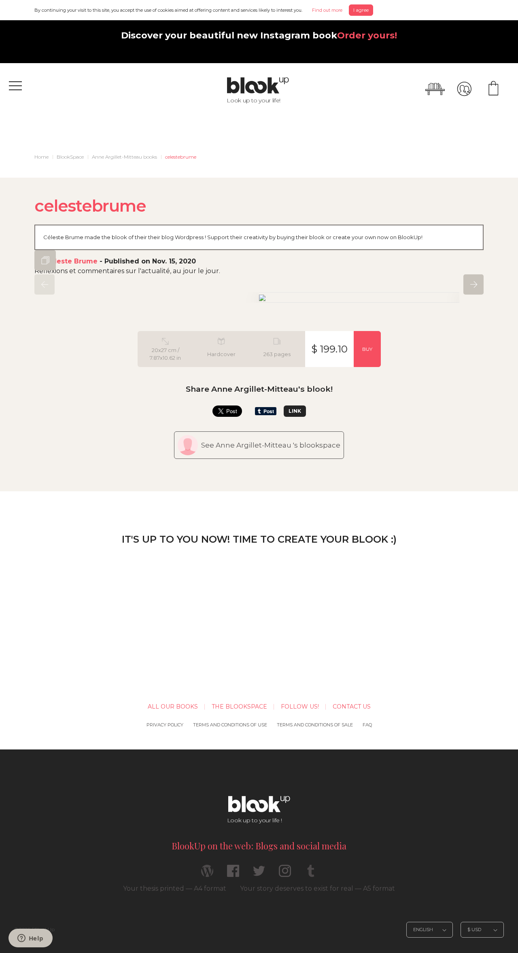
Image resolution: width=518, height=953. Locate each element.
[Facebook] (233, 874)
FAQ (367, 725)
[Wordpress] (207, 874)
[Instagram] (285, 874)
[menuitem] (41, 157)
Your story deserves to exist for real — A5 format (317, 888)
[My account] (464, 89)
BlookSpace (70, 157)
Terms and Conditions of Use (230, 725)
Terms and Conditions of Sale (315, 725)
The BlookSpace (239, 706)
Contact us (352, 706)
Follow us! (300, 706)
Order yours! (367, 35)
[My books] (435, 89)
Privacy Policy (164, 725)
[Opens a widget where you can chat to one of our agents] (30, 939)
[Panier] (493, 89)
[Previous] (44, 284)
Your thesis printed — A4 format (174, 888)
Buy (367, 349)
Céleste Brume (71, 261)
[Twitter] (259, 874)
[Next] (473, 284)
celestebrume (180, 157)
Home (41, 157)
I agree (361, 10)
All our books (173, 706)
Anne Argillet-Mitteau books (124, 157)
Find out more (327, 10)
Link (295, 411)
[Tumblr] (311, 874)
